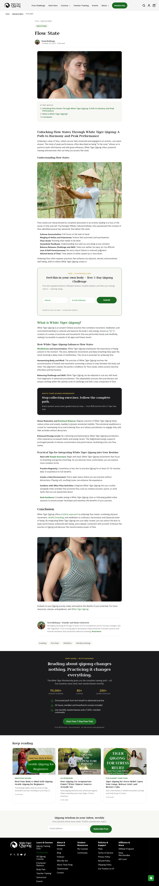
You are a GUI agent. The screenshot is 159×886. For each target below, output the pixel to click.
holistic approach (70, 514)
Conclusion (47, 117)
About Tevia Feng (65, 864)
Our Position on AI (106, 868)
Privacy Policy (104, 857)
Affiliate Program (126, 849)
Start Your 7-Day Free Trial (79, 721)
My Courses (82, 849)
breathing (42, 643)
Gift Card (122, 859)
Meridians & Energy (83, 643)
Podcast (60, 857)
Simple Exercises (58, 456)
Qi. (111, 331)
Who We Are (62, 860)
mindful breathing (56, 517)
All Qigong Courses (41, 857)
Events (39, 881)
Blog (59, 853)
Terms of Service (105, 853)
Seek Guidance (47, 497)
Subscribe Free (101, 829)
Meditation (68, 643)
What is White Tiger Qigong (58, 323)
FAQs (100, 849)
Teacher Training (43, 873)
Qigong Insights (17, 14)
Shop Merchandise (124, 854)
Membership (42, 852)
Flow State (55, 643)
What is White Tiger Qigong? (55, 114)
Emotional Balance (67, 421)
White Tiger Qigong (80, 609)
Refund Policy (104, 860)
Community (82, 853)
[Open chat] (151, 878)
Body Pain (40, 869)
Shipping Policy (105, 864)
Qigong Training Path (43, 847)
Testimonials (62, 868)
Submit (106, 300)
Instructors (41, 877)
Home (8, 14)
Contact (60, 872)
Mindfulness (43, 348)
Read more (96, 631)
